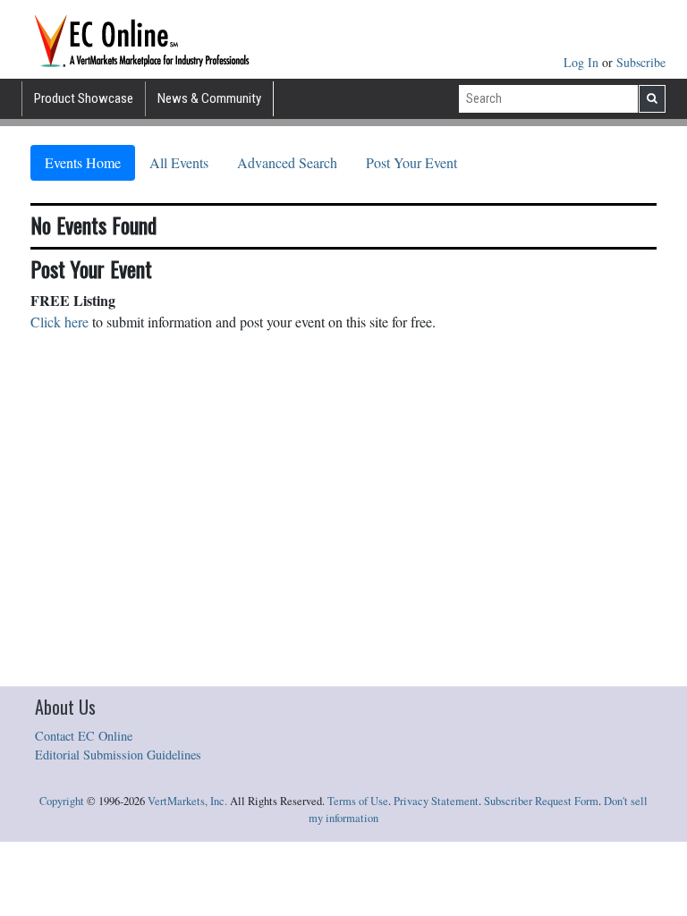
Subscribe (641, 62)
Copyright (61, 801)
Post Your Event (411, 162)
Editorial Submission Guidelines (118, 754)
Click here (59, 321)
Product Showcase (83, 98)
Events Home (83, 162)
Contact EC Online (83, 735)
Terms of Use (357, 801)
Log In (583, 62)
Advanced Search (287, 162)
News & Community (209, 98)
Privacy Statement (436, 801)
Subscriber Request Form (541, 801)
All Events (178, 162)
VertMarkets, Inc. (187, 801)
